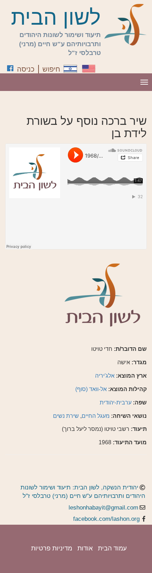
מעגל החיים (96, 416)
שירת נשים (66, 416)
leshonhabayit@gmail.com (103, 507)
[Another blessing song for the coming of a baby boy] (88, 68)
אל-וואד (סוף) (91, 389)
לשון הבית (56, 17)
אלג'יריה (105, 376)
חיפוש (51, 69)
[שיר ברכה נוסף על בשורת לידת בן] (70, 69)
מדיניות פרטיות (51, 548)
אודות (85, 548)
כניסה (26, 69)
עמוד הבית (112, 548)
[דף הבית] (125, 25)
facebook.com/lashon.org (106, 519)
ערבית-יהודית (115, 403)
